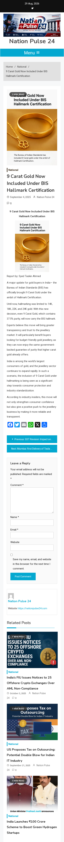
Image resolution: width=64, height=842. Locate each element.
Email (14, 529)
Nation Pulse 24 (32, 41)
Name (14, 517)
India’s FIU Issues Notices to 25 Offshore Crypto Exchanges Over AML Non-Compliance (31, 683)
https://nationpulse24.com (32, 608)
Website (14, 542)
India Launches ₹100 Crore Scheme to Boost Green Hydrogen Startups (32, 827)
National (13, 170)
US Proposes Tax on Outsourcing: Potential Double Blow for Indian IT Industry (31, 755)
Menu (30, 52)
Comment (17, 485)
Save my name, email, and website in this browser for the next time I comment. (32, 564)
